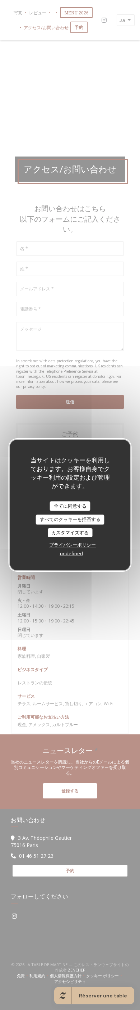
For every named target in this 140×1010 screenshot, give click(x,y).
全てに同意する (70, 506)
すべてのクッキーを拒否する (70, 519)
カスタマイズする (70, 532)
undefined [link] (71, 553)
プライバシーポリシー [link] (72, 545)
